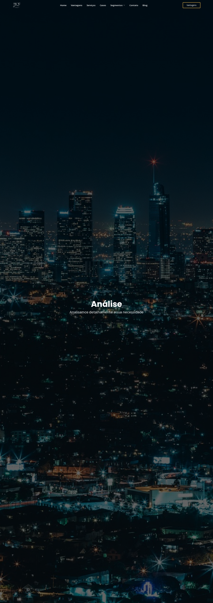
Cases (103, 5)
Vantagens (76, 5)
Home (63, 5)
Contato (133, 5)
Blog (145, 5)
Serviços (91, 5)
